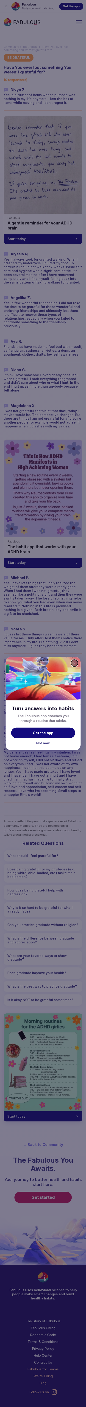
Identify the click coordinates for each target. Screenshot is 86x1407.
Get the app (43, 733)
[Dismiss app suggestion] (74, 662)
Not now (43, 743)
